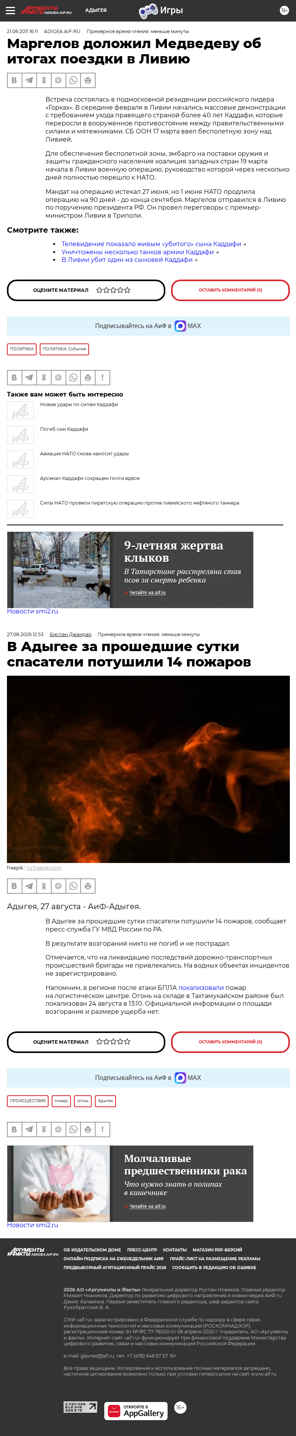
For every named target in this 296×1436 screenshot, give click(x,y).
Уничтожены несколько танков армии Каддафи (138, 252)
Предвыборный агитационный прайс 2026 (115, 1267)
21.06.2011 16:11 (22, 31)
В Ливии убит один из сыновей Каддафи (127, 259)
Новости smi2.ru (32, 611)
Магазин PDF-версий (217, 1250)
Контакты (175, 1250)
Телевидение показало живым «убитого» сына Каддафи (151, 244)
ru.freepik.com (44, 868)
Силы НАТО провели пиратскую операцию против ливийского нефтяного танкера (139, 503)
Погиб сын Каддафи (64, 429)
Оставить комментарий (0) (230, 290)
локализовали (201, 987)
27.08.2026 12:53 (25, 634)
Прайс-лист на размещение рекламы (215, 1258)
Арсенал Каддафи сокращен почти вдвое (90, 478)
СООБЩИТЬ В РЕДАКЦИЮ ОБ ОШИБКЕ (214, 1267)
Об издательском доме (92, 1250)
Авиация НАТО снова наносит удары (84, 453)
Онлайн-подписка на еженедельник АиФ (114, 1258)
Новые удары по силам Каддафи (79, 404)
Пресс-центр (142, 1250)
